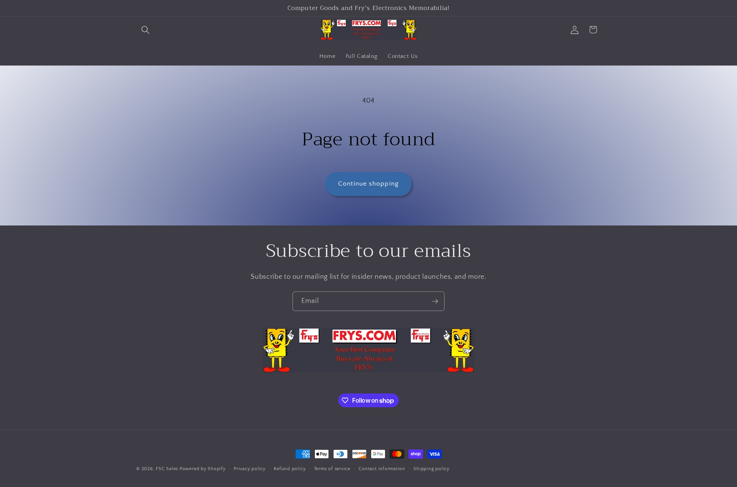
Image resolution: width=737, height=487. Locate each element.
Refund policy (290, 468)
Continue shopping (368, 183)
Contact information (382, 468)
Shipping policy (431, 468)
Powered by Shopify (203, 468)
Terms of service (332, 468)
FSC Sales (167, 468)
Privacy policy (250, 468)
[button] (145, 29)
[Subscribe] (435, 301)
